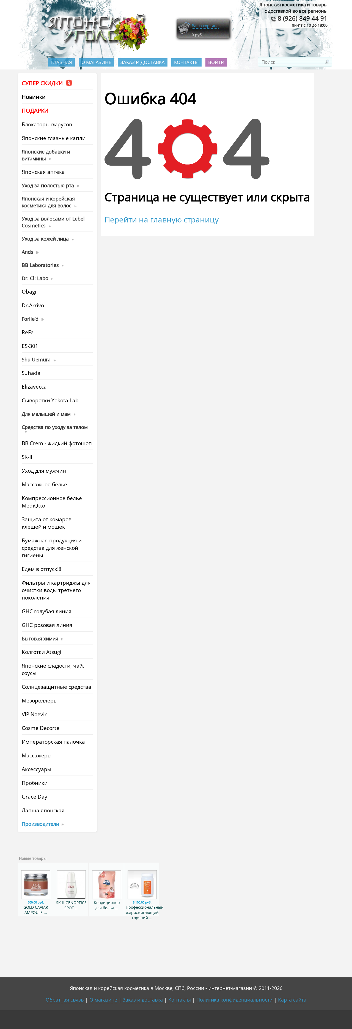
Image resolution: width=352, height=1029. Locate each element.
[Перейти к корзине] (184, 33)
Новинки (34, 97)
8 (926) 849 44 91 (302, 18)
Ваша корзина (205, 25)
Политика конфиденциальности (234, 999)
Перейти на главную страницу (162, 219)
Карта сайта (292, 999)
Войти (216, 62)
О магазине (96, 62)
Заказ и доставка (142, 62)
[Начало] (97, 49)
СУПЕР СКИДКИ (43, 83)
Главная (61, 62)
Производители (40, 823)
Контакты (186, 62)
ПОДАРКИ (35, 110)
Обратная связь (65, 999)
